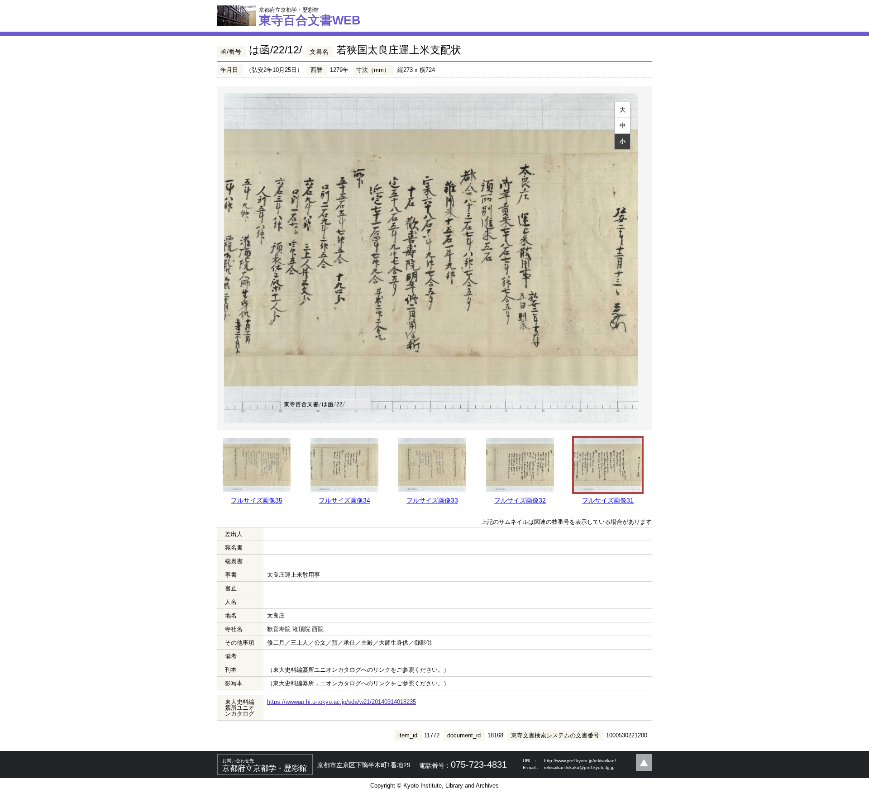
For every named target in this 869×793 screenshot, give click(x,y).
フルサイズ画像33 (432, 500)
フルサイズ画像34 (344, 500)
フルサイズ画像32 (520, 500)
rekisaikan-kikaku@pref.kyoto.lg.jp (579, 767)
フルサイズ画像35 (256, 500)
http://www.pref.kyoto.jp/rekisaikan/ (580, 760)
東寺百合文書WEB (310, 17)
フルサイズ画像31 (608, 500)
